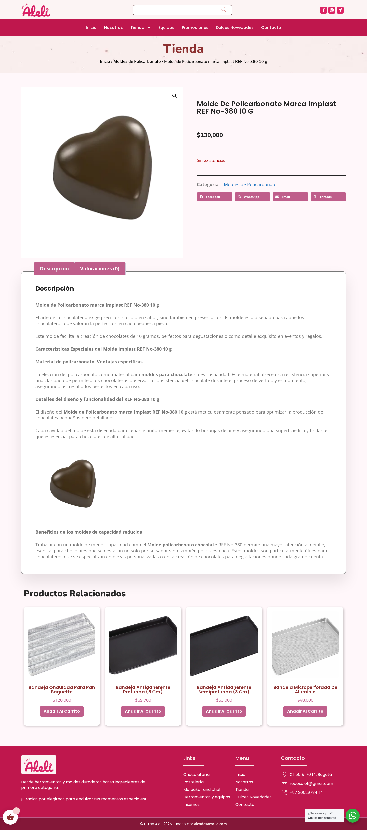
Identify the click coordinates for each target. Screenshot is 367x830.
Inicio (91, 27)
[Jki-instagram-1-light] (331, 10)
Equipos (166, 27)
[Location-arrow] (340, 10)
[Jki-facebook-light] (323, 10)
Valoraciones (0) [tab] (99, 268)
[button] (174, 95)
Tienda (137, 27)
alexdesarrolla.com (210, 823)
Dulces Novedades (235, 27)
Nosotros (113, 27)
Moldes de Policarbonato (137, 61)
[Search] (223, 10)
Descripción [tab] (54, 268)
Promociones (195, 27)
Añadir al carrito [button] (62, 711)
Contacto (271, 27)
